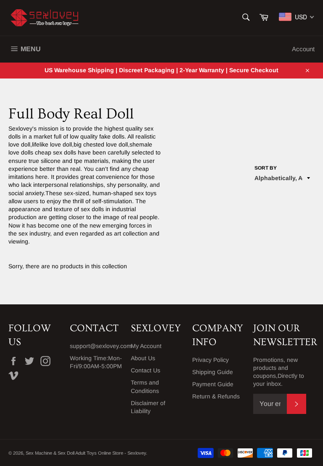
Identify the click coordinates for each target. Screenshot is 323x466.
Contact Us (145, 370)
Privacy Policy (210, 359)
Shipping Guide (212, 372)
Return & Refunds (216, 396)
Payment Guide (212, 384)
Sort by (265, 168)
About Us (143, 358)
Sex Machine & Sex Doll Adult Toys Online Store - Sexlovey (86, 453)
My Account (146, 346)
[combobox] (297, 17)
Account (303, 48)
